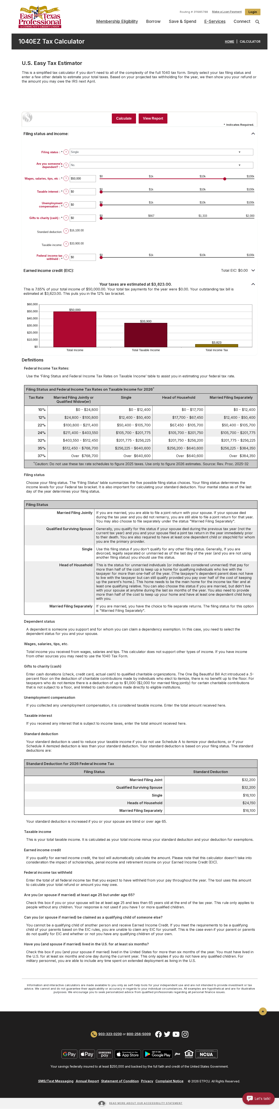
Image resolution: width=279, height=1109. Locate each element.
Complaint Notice (169, 1081)
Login (252, 12)
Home (229, 41)
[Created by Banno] (177, 1054)
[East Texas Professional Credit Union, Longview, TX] (46, 16)
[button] (139, 134)
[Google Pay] (69, 1054)
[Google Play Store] (157, 1054)
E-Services (215, 21)
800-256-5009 (139, 1034)
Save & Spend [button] (182, 21)
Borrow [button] (153, 21)
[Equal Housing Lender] (189, 1054)
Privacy (147, 1081)
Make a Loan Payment (227, 11)
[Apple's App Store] (128, 1054)
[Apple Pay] (87, 1054)
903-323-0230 (110, 1034)
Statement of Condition (120, 1081)
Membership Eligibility (117, 21)
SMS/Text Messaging (55, 1081)
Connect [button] (242, 21)
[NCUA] (207, 1054)
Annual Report (87, 1081)
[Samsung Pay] (104, 1054)
